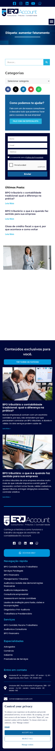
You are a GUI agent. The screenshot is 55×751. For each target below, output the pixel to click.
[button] (51, 22)
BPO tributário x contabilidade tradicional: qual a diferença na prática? (23, 195)
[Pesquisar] (46, 62)
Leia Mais (9, 203)
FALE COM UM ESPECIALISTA (25, 121)
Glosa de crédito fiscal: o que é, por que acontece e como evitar (25, 228)
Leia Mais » (7, 428)
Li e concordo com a (26, 157)
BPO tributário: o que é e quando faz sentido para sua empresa (26, 212)
